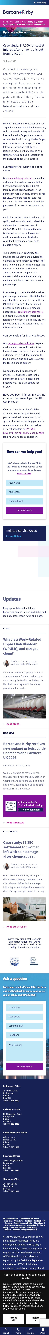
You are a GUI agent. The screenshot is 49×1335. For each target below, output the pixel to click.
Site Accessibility (10, 1219)
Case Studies (15, 22)
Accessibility (40, 2)
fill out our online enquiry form (27, 433)
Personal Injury (13, 536)
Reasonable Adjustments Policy (24, 1227)
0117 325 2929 (24, 473)
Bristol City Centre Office (15, 1132)
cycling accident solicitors (21, 343)
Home (5, 22)
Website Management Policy (25, 1230)
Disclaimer (38, 1223)
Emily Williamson (28, 664)
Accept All (13, 1319)
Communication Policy (29, 1219)
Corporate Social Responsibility (18, 1223)
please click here (16, 1308)
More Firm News (15, 823)
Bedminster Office (12, 1086)
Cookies (28, 1221)
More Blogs (13, 724)
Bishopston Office (11, 1109)
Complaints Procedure (13, 1221)
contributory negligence (30, 312)
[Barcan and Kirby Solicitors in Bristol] (18, 12)
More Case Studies (17, 927)
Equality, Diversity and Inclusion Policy (20, 1225)
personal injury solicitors (20, 178)
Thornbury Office (11, 1179)
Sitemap (7, 1230)
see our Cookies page (23, 1303)
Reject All (35, 1319)
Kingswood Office (11, 1156)
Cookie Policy (39, 1221)
